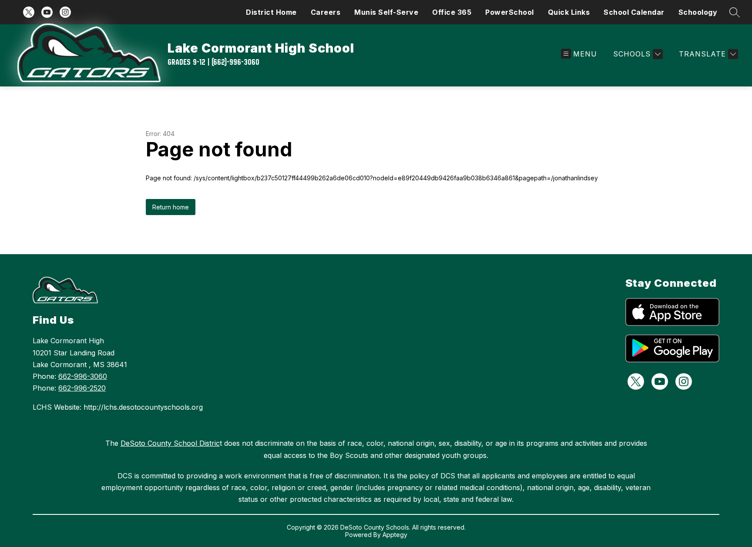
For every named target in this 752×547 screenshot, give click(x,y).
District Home (271, 12)
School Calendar (634, 12)
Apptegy (395, 534)
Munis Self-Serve (386, 12)
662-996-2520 (82, 388)
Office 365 (451, 12)
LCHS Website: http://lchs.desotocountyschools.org (118, 407)
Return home (170, 207)
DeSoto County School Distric (170, 443)
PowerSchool (509, 12)
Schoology (698, 12)
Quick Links (569, 12)
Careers (326, 12)
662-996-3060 (82, 376)
